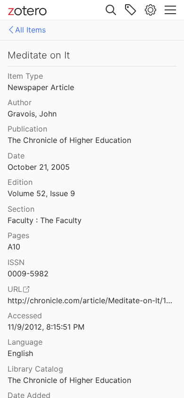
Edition (20, 182)
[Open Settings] (150, 10)
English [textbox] (20, 353)
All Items (30, 29)
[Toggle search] (111, 10)
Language (25, 342)
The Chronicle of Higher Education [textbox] (69, 140)
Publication (27, 128)
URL (15, 289)
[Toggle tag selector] (131, 10)
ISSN (16, 262)
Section (21, 209)
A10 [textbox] (14, 246)
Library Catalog (35, 368)
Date (16, 155)
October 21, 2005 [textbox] (39, 167)
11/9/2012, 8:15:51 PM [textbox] (46, 327)
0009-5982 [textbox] (28, 273)
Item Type (25, 76)
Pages (18, 235)
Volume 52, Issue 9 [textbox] (41, 193)
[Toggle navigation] (170, 10)
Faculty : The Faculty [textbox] (45, 220)
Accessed (25, 315)
